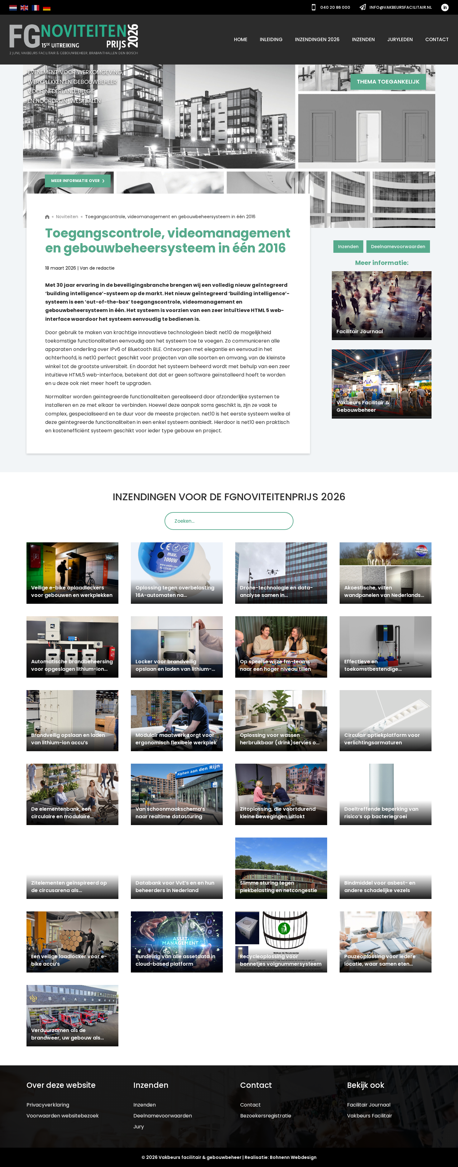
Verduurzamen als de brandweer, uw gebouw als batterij (65, 1038)
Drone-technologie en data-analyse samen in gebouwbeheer (276, 595)
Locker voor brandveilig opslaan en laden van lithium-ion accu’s (174, 669)
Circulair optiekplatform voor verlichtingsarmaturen (382, 739)
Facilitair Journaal (368, 1104)
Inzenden (363, 39)
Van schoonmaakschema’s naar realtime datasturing (170, 812)
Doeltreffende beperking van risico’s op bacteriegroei (381, 812)
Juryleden (400, 39)
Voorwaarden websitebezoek (62, 1115)
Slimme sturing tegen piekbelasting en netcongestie (278, 886)
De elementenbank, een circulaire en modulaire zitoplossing (61, 816)
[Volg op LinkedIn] (445, 7)
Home (240, 39)
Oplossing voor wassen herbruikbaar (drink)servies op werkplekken (279, 743)
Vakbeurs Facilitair (369, 1115)
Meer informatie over (75, 180)
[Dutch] (13, 7)
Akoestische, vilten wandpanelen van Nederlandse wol (384, 595)
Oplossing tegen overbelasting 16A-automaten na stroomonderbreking (175, 595)
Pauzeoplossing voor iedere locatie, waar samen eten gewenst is (380, 964)
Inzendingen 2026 (317, 39)
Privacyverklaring (47, 1104)
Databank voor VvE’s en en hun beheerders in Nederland (175, 886)
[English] (25, 7)
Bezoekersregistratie (265, 1115)
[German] (47, 7)
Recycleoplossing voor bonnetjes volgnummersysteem (281, 960)
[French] (36, 7)
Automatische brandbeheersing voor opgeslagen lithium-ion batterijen (72, 669)
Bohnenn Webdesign (293, 1157)
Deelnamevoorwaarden (398, 246)
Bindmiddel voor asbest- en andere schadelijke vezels (379, 886)
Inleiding (271, 39)
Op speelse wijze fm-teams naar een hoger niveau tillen (275, 665)
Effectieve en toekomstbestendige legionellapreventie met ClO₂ (381, 669)
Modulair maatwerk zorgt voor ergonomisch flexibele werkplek (177, 739)
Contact (437, 39)
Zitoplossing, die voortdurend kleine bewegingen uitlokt (278, 812)
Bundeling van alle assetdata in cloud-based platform (175, 960)
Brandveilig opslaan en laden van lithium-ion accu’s (68, 739)
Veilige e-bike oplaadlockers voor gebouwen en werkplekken (71, 591)
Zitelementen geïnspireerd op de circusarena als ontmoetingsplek (69, 890)
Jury (138, 1126)
